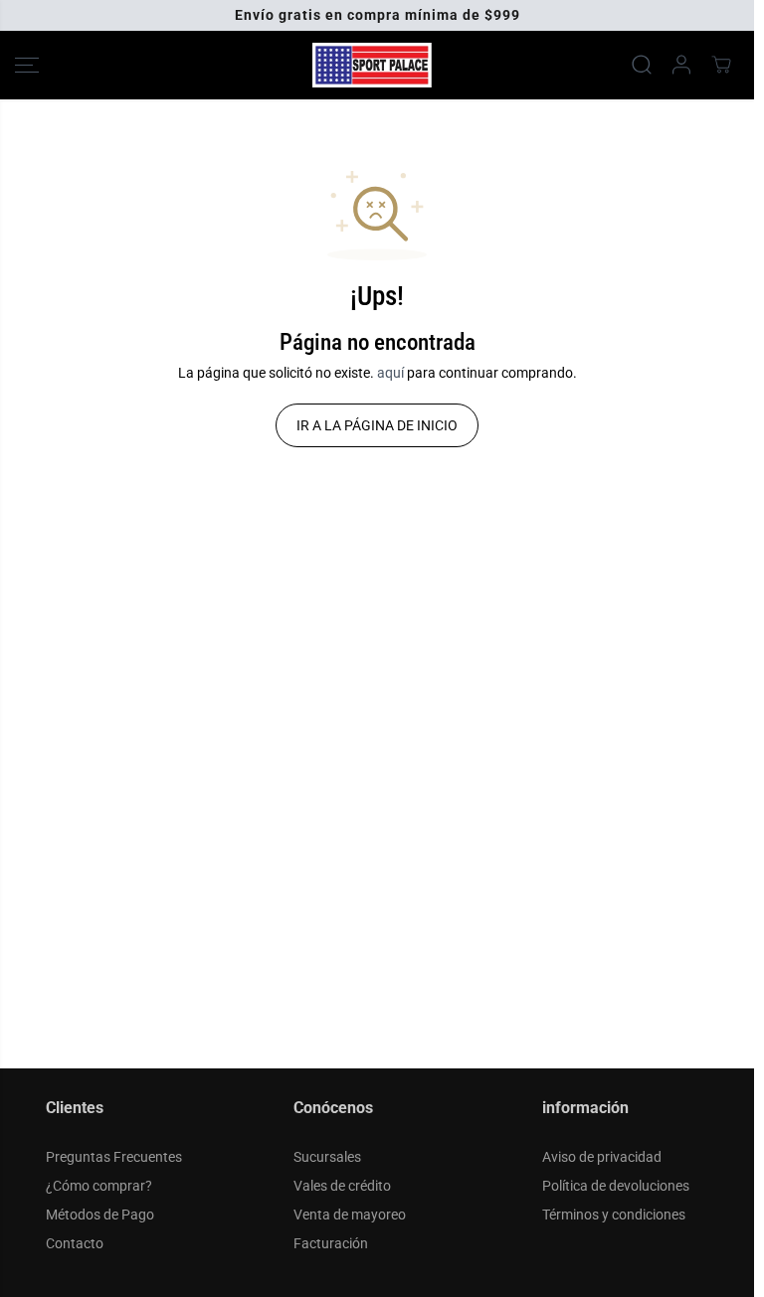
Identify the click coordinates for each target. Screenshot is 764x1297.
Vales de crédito (342, 1186)
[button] (27, 65)
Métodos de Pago (100, 1214)
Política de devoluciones (615, 1186)
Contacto (74, 1243)
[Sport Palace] (372, 65)
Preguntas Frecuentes (114, 1157)
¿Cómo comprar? (99, 1186)
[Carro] (721, 64)
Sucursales (327, 1157)
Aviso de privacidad (602, 1157)
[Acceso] (681, 64)
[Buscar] (642, 64)
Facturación (330, 1243)
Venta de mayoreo (349, 1214)
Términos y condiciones (613, 1214)
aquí (390, 373)
